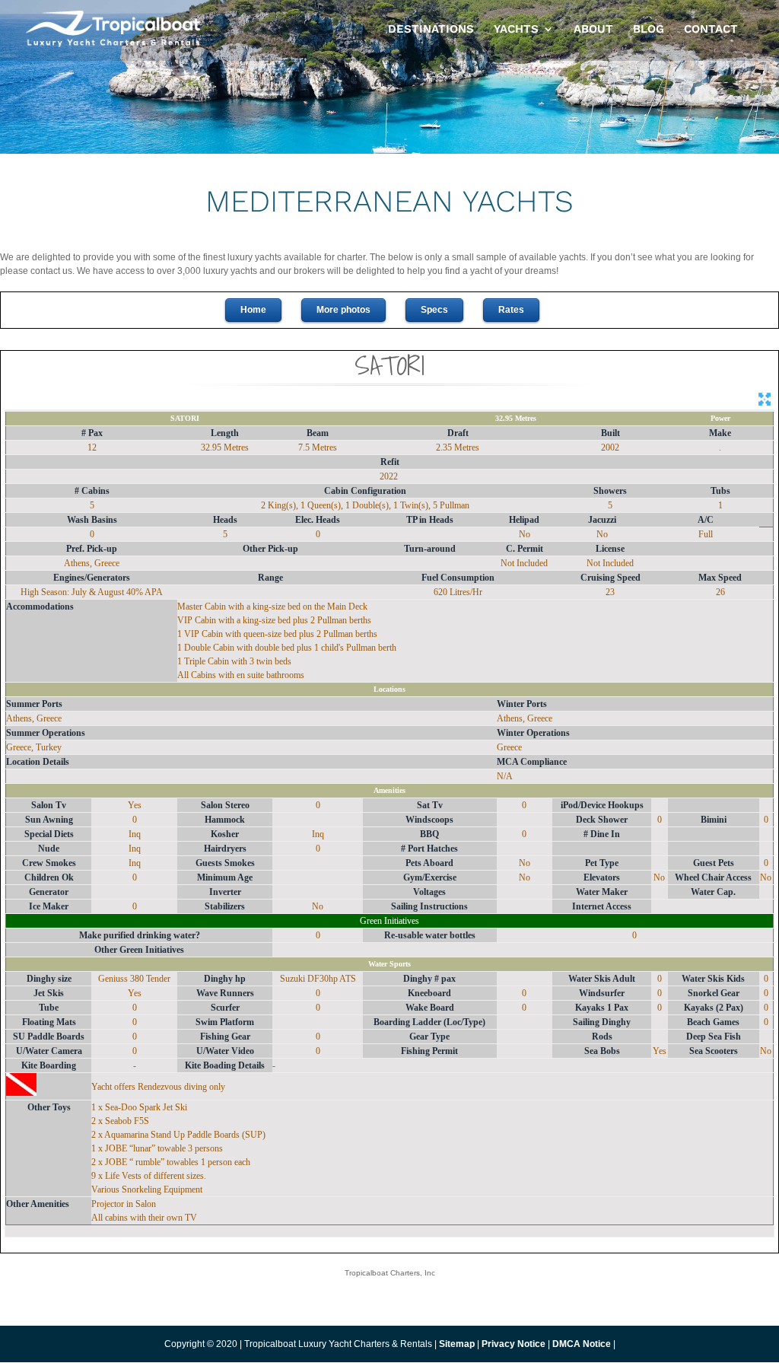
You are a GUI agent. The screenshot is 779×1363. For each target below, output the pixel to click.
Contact (711, 30)
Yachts (516, 30)
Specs (434, 309)
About (593, 30)
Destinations (431, 30)
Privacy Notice (515, 1344)
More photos (343, 309)
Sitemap (457, 1344)
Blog (648, 30)
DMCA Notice (581, 1344)
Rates (511, 309)
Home (253, 309)
